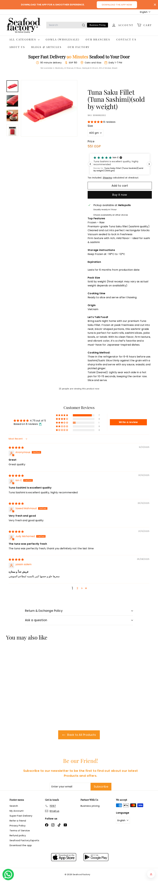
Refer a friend (18, 820)
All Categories (23, 39)
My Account (17, 810)
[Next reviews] (149, 164)
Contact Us (126, 39)
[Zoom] (49, 108)
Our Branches (98, 39)
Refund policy (18, 835)
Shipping (107, 177)
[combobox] (66, 25)
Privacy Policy (18, 825)
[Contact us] (8, 874)
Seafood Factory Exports (24, 840)
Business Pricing (97, 25)
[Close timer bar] (155, 4)
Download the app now (117, 4)
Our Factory (78, 47)
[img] (16, 447)
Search (14, 805)
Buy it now (119, 195)
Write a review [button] (128, 422)
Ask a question (36, 620)
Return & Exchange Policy (44, 611)
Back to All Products (81, 735)
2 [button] (77, 588)
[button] (95, 122)
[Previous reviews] (90, 164)
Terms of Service (20, 830)
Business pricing (90, 805)
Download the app (21, 845)
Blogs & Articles (46, 47)
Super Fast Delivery (21, 815)
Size (90, 126)
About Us (17, 47)
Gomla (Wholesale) (62, 39)
